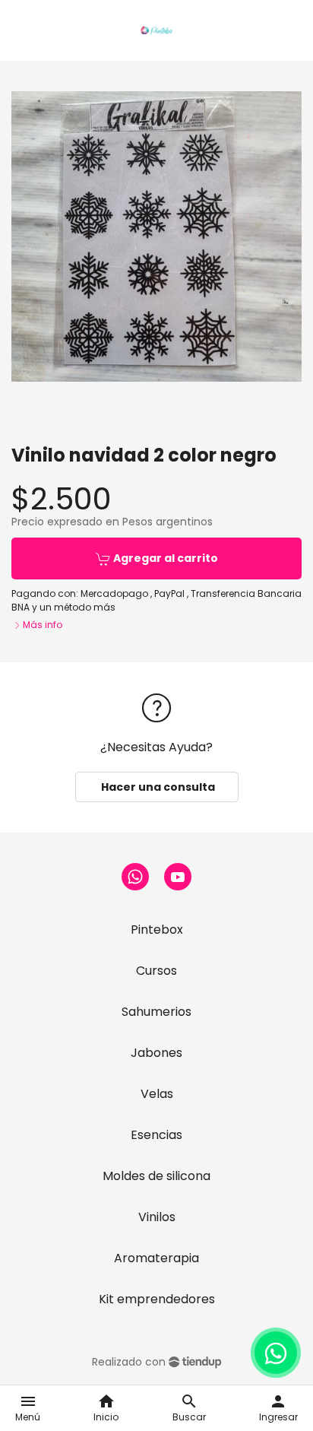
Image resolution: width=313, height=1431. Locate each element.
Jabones (156, 1052)
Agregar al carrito (164, 558)
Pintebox (157, 929)
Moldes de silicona (156, 1176)
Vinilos (156, 1217)
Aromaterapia (156, 1258)
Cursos (156, 970)
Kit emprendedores (157, 1299)
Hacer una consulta (157, 787)
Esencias (156, 1135)
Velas (157, 1094)
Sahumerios (156, 1011)
